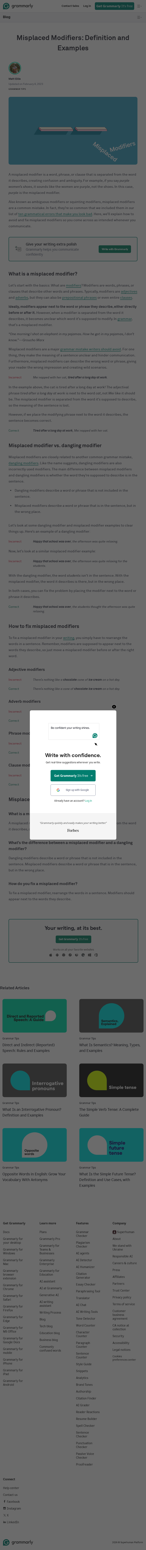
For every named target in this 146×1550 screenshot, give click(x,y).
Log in (88, 800)
